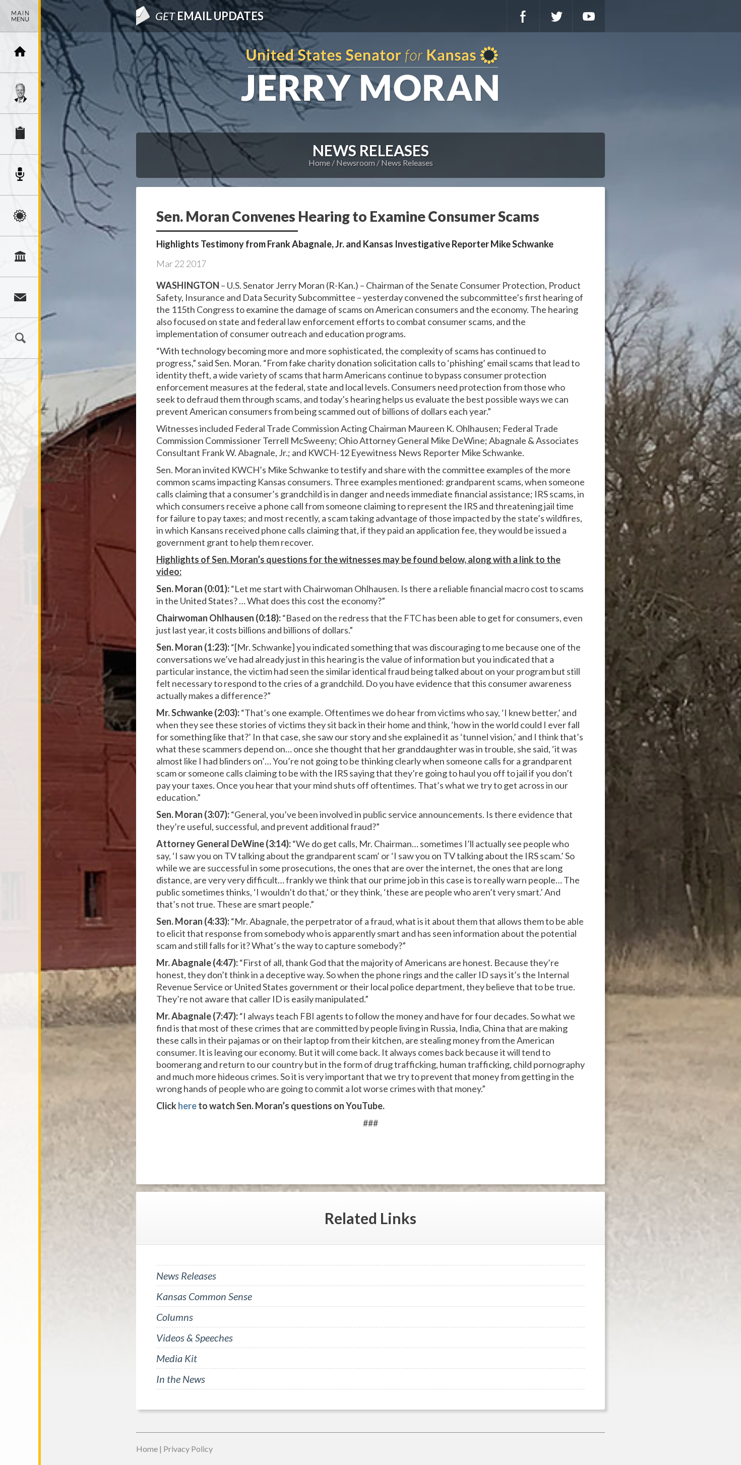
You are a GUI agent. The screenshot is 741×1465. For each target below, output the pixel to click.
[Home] (20, 52)
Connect (20, 297)
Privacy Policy (188, 1448)
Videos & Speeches (194, 1337)
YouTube (589, 16)
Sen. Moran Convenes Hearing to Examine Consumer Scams (347, 216)
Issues (20, 216)
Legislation (20, 256)
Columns (174, 1317)
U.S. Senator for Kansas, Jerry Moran (370, 74)
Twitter (556, 16)
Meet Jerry (20, 93)
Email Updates (209, 16)
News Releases (407, 162)
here (187, 1105)
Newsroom (20, 175)
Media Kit (176, 1358)
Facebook (523, 16)
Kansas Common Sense (204, 1296)
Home (319, 162)
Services (20, 134)
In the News (180, 1379)
